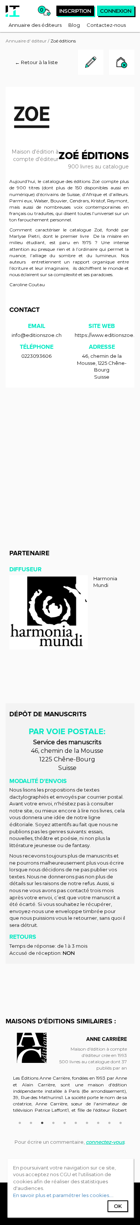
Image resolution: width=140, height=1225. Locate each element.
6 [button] (76, 1121)
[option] (70, 1076)
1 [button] (20, 1121)
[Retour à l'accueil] (12, 11)
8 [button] (98, 1121)
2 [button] (31, 1121)
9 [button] (109, 1121)
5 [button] (64, 1121)
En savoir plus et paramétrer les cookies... (62, 1195)
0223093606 (36, 356)
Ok (118, 1206)
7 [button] (87, 1121)
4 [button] (53, 1121)
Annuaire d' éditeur (26, 41)
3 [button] (42, 1121)
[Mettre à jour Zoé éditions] (90, 73)
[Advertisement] (70, 465)
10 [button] (120, 1121)
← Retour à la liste (36, 62)
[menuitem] (35, 25)
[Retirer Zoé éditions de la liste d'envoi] (121, 63)
